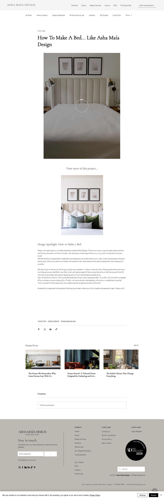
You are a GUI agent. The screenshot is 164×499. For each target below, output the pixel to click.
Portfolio (78, 443)
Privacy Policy (107, 439)
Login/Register (136, 431)
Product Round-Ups (77, 15)
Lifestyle (92, 15)
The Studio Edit (80, 455)
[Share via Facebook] (39, 329)
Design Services (80, 439)
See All (136, 345)
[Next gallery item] (100, 205)
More (128, 15)
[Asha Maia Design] (19, 467)
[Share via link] (56, 329)
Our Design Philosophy (83, 451)
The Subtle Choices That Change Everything (120, 374)
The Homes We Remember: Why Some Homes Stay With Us (42, 374)
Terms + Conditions (109, 435)
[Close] (161, 495)
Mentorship (79, 474)
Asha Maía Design (123, 475)
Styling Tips (117, 15)
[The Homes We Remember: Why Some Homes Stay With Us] (43, 359)
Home (77, 431)
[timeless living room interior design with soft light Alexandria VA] (120, 359)
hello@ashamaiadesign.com (136, 484)
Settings (142, 495)
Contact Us (106, 431)
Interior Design (42, 15)
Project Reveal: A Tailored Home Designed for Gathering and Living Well (81, 374)
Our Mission (79, 462)
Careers (78, 470)
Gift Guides (104, 15)
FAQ (76, 466)
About (77, 435)
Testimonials (79, 447)
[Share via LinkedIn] (50, 329)
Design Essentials (58, 15)
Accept (153, 495)
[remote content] (82, 106)
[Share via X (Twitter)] (44, 329)
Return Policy (107, 443)
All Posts (29, 15)
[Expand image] (82, 205)
